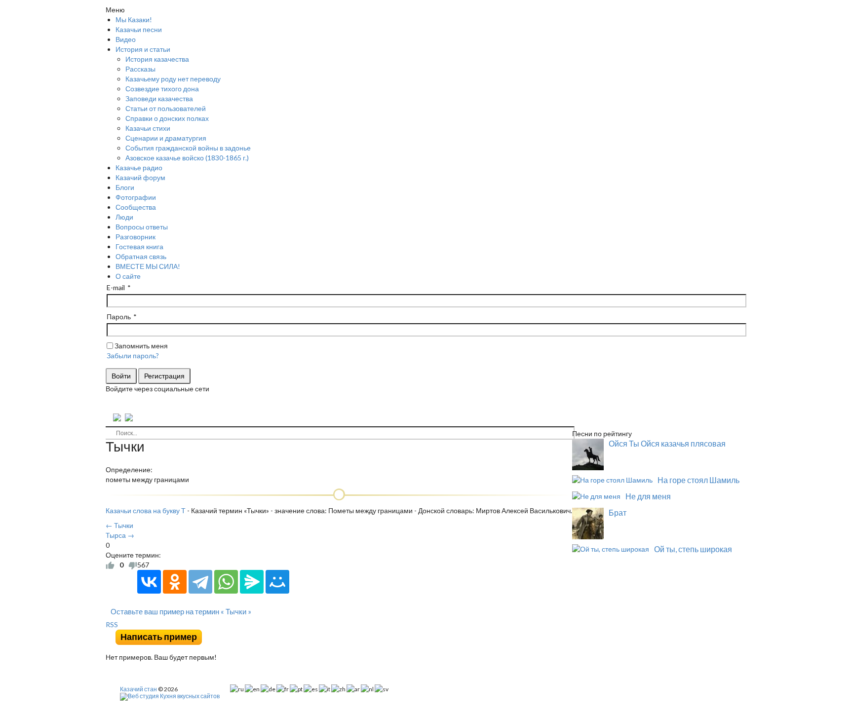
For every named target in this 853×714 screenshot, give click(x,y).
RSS (112, 624)
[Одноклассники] (175, 582)
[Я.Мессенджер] (252, 582)
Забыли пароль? (133, 355)
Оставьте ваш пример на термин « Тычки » (181, 611)
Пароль (119, 316)
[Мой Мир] (277, 582)
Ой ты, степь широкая (693, 549)
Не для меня (648, 496)
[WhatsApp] (226, 582)
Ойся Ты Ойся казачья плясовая (667, 443)
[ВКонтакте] (149, 582)
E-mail (116, 287)
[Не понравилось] (132, 565)
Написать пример (158, 637)
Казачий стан (138, 689)
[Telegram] (200, 582)
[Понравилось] (110, 565)
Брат (617, 512)
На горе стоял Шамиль (698, 480)
